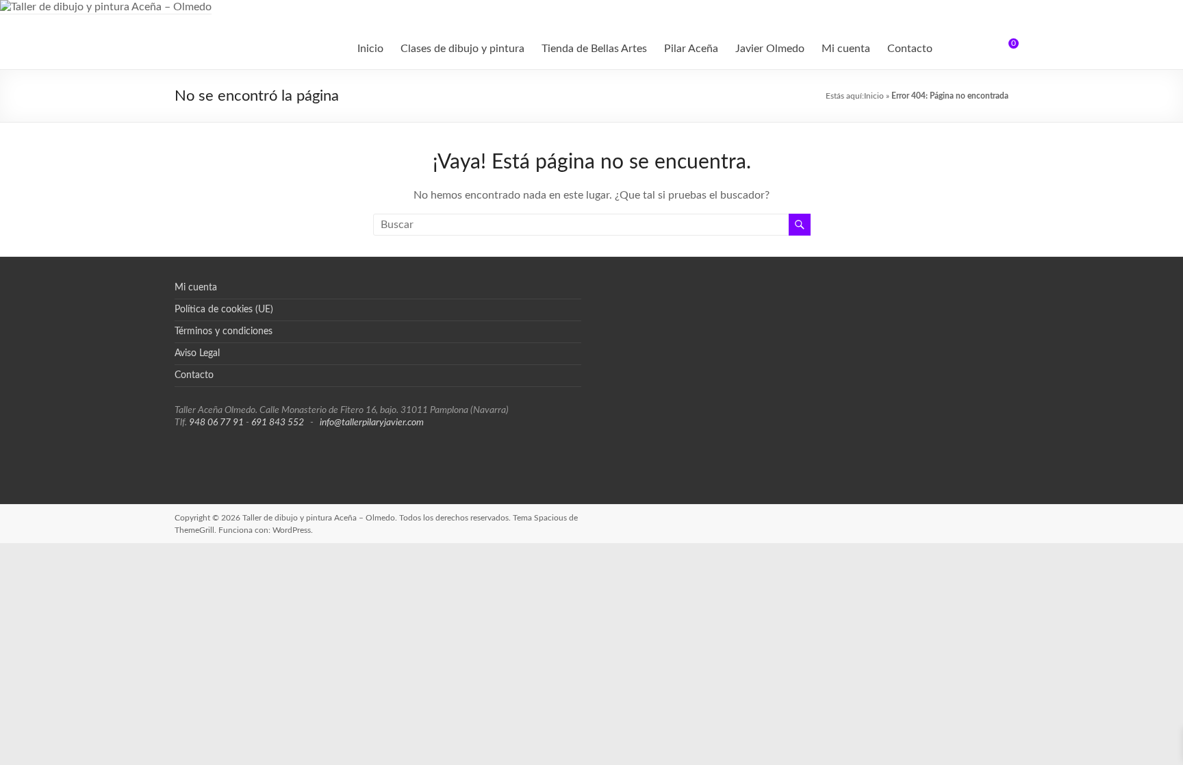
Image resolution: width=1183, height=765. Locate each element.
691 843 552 (277, 422)
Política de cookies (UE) (224, 309)
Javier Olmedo (769, 48)
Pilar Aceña (691, 48)
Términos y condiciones (223, 331)
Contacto (909, 48)
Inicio (370, 48)
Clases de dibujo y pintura (462, 48)
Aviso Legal (197, 353)
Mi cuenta (846, 48)
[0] (1004, 48)
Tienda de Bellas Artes (594, 48)
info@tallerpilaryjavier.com (372, 422)
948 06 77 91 (216, 422)
